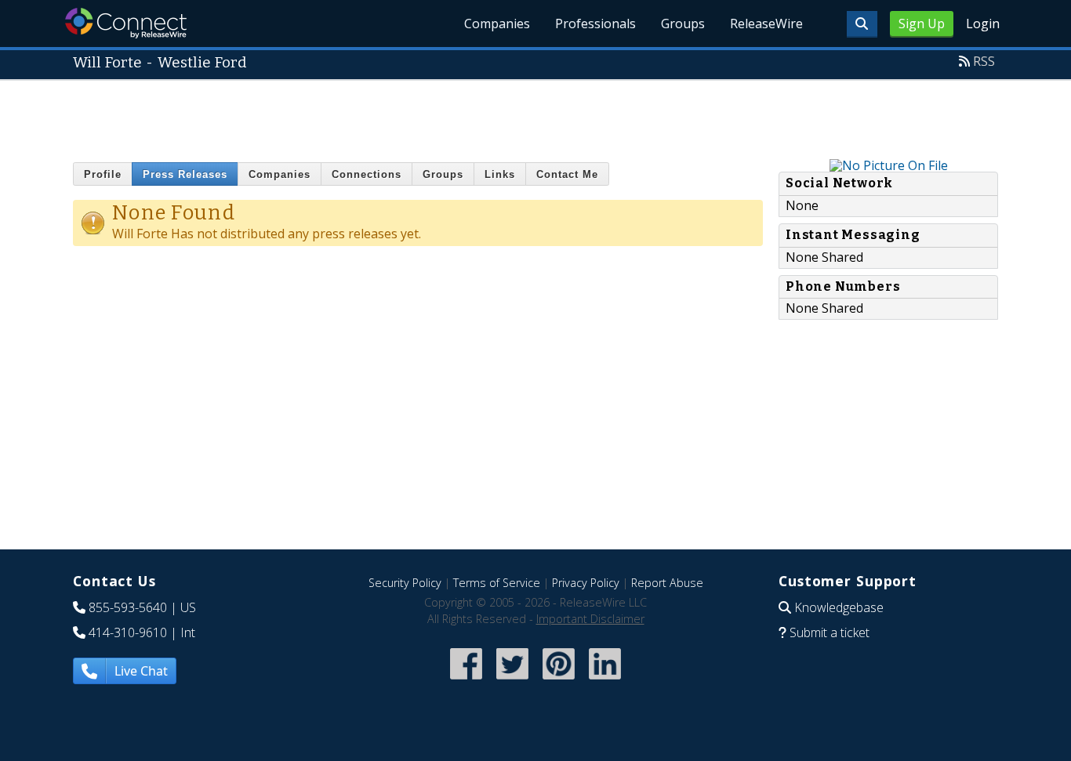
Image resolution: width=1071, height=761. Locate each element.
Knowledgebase (839, 607)
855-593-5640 (128, 607)
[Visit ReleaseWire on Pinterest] (558, 680)
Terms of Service (496, 582)
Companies (497, 23)
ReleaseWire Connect (126, 23)
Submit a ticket (830, 632)
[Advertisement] (535, 116)
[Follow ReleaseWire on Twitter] (512, 680)
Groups (683, 23)
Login (983, 23)
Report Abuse (667, 582)
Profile (103, 174)
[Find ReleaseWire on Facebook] (466, 680)
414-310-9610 (128, 632)
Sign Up (922, 23)
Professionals (595, 23)
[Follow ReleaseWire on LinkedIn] (604, 680)
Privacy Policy (585, 582)
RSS (984, 61)
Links (500, 174)
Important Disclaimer (590, 618)
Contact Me (567, 174)
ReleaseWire (766, 23)
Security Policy (404, 582)
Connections (366, 174)
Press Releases (185, 174)
